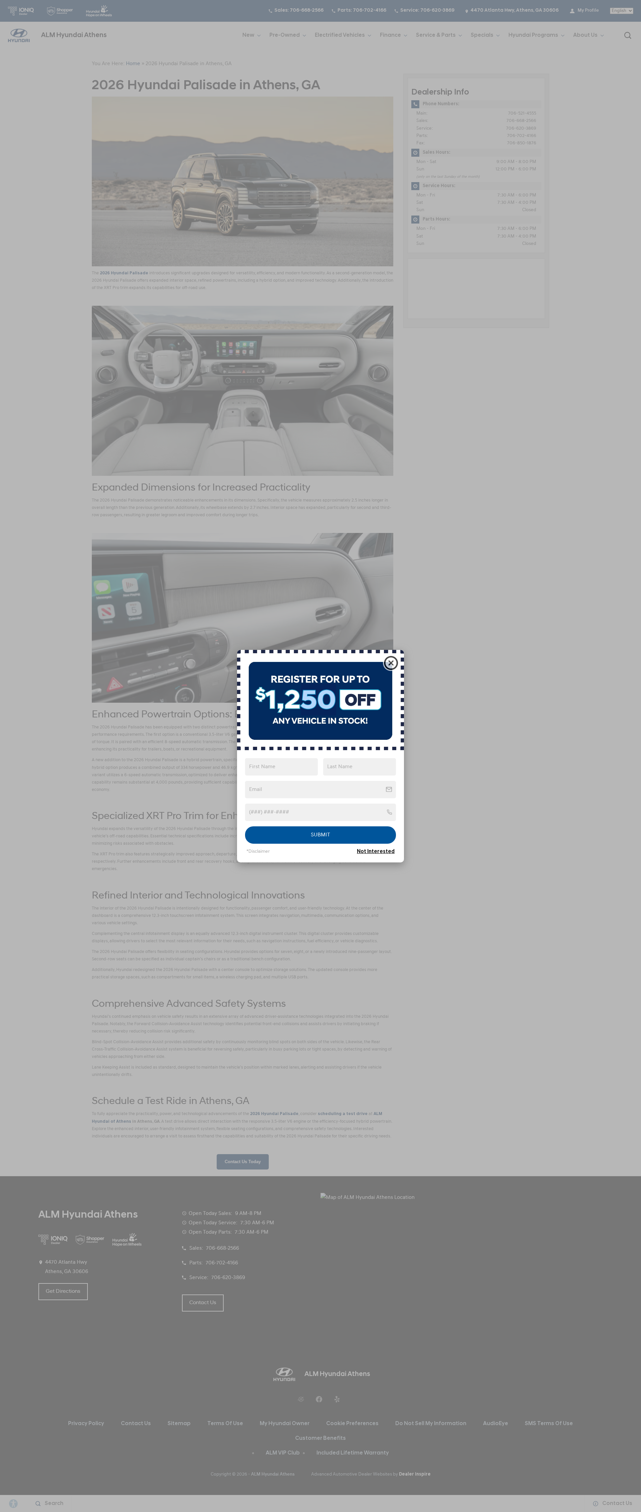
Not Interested (376, 851)
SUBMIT (320, 835)
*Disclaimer (258, 851)
